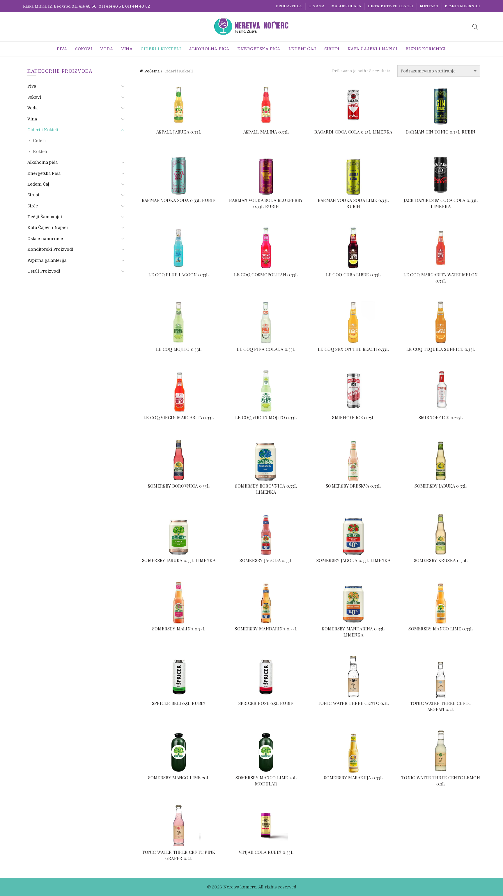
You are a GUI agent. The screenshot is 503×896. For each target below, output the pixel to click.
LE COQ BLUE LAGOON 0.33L (178, 275)
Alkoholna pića (209, 49)
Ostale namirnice (45, 238)
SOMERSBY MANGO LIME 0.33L (440, 629)
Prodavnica (289, 6)
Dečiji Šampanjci (44, 216)
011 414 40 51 (111, 6)
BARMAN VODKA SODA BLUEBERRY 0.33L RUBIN (266, 203)
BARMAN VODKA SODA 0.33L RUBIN (179, 200)
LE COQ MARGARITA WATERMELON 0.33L (440, 278)
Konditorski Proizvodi (50, 249)
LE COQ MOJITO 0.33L (179, 349)
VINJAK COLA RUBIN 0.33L (266, 852)
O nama (317, 6)
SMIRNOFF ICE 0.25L (353, 417)
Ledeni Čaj (302, 49)
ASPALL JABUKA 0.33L (178, 132)
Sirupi (331, 49)
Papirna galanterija (46, 260)
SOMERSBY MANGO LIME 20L (179, 778)
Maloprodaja (346, 6)
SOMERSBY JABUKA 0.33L (441, 486)
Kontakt (429, 6)
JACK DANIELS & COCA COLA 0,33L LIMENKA (441, 203)
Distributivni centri (390, 6)
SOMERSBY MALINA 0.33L (178, 629)
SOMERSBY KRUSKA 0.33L (440, 560)
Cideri (39, 140)
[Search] (475, 26)
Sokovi (83, 49)
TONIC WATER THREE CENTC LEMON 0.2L (440, 781)
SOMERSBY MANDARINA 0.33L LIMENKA (353, 632)
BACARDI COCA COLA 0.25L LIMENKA (353, 132)
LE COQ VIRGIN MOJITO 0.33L (266, 417)
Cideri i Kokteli (161, 49)
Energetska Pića (258, 49)
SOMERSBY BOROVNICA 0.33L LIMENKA (266, 489)
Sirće (32, 206)
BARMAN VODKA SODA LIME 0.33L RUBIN (353, 203)
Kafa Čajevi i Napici (372, 49)
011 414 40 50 (84, 6)
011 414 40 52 (137, 6)
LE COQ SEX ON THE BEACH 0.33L (353, 349)
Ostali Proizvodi (43, 271)
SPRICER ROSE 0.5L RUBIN (266, 703)
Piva (62, 49)
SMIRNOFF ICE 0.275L (441, 417)
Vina (126, 49)
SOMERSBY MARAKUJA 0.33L (353, 778)
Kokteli (40, 151)
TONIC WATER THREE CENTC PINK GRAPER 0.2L (178, 855)
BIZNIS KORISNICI (462, 6)
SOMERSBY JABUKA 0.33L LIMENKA (178, 560)
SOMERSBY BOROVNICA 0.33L (179, 486)
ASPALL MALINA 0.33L (266, 132)
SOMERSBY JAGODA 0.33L (266, 560)
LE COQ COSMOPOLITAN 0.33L (266, 275)
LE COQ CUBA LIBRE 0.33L (353, 275)
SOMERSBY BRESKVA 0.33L (353, 486)
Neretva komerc (239, 887)
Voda (106, 49)
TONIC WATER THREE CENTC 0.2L (353, 703)
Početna (152, 71)
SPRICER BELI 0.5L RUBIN (179, 703)
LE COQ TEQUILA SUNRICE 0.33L (440, 349)
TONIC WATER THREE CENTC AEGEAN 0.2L (441, 706)
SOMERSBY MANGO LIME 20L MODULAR (266, 781)
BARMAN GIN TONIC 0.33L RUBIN (440, 132)
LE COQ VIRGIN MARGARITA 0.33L (179, 417)
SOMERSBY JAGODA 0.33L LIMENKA (353, 560)
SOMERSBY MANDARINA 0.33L (266, 629)
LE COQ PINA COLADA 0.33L (266, 349)
